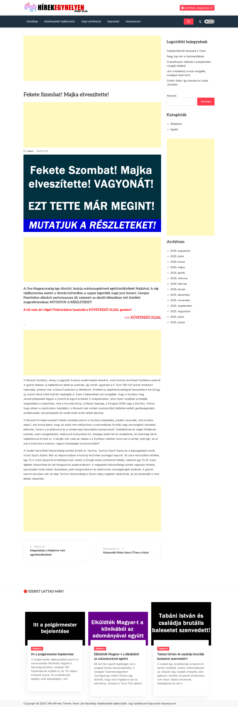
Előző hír (39, 546)
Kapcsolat (113, 21)
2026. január (178, 289)
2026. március (178, 278)
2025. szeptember (181, 305)
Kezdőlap (32, 21)
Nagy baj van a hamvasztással (185, 56)
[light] (205, 21)
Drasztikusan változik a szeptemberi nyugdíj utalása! (189, 63)
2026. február (178, 283)
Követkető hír (111, 548)
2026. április (177, 272)
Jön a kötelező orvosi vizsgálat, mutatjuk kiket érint (186, 73)
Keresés (171, 95)
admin (30, 151)
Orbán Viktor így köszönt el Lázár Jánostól (187, 82)
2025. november (180, 300)
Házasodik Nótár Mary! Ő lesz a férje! (126, 552)
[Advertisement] (92, 58)
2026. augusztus (180, 250)
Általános (176, 123)
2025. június (177, 322)
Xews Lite (78, 703)
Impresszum (133, 21)
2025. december (180, 294)
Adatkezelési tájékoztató (59, 21)
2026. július (177, 256)
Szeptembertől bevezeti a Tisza (186, 50)
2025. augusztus (180, 311)
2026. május (177, 267)
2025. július (177, 316)
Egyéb (174, 129)
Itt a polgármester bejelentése (52, 654)
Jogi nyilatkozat (91, 21)
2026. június (177, 261)
